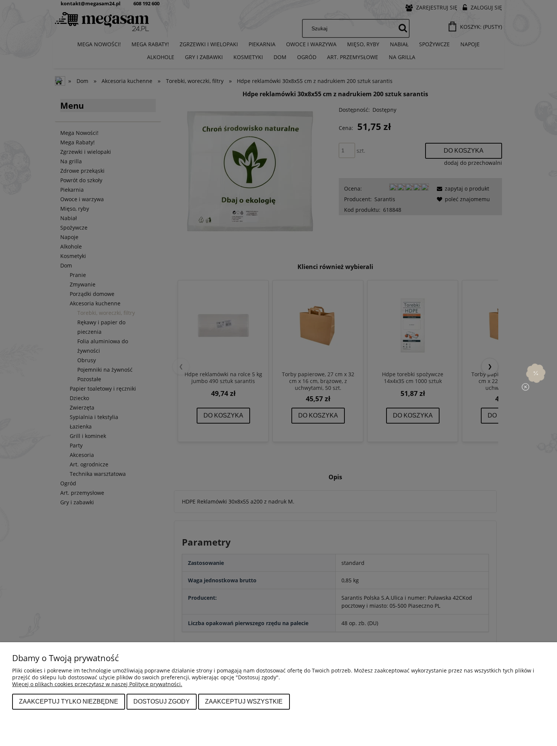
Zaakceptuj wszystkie (244, 701)
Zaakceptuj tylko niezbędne (68, 701)
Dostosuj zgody (161, 701)
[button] (535, 372)
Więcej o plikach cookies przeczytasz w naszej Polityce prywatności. (97, 684)
